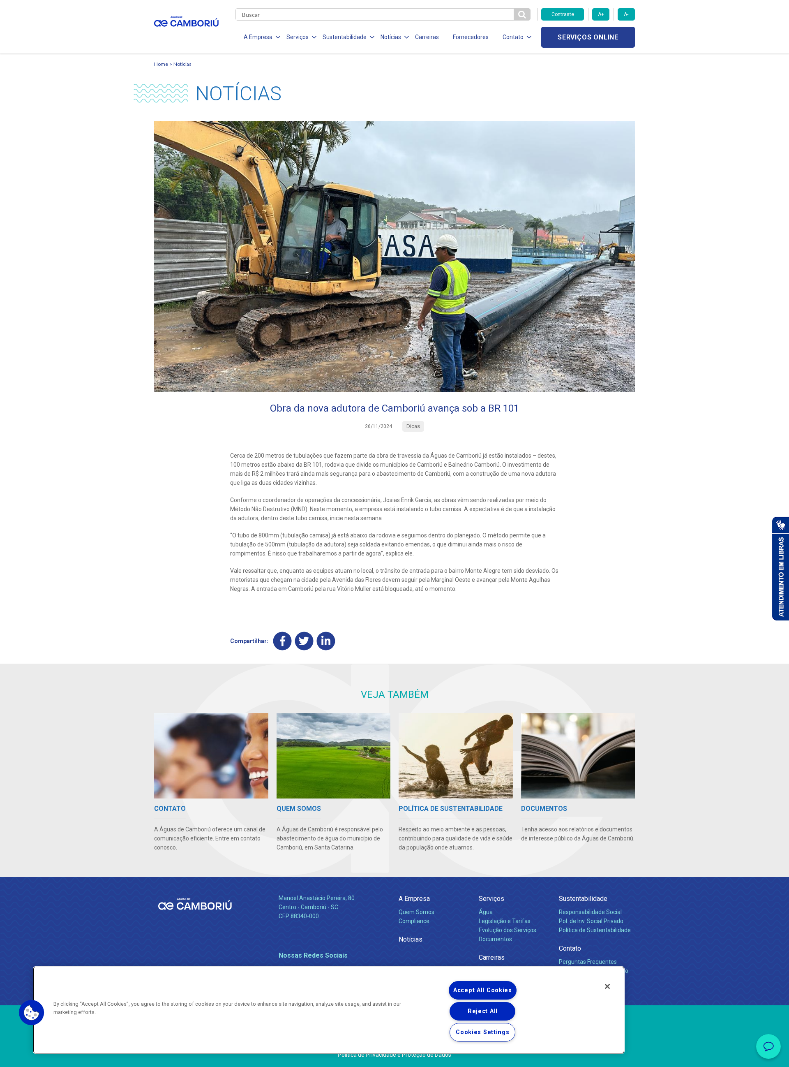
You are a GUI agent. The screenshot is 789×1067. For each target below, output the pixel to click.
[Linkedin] (326, 641)
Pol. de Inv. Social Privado (591, 921)
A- (626, 14)
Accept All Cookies (482, 990)
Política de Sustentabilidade (595, 930)
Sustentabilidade (583, 899)
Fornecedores (471, 37)
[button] (31, 1013)
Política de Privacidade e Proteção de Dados (394, 1054)
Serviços (491, 899)
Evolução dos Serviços (507, 930)
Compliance (414, 921)
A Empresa (414, 899)
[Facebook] (282, 641)
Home (161, 64)
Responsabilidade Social (590, 912)
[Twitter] (304, 641)
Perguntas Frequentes (588, 961)
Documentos (495, 939)
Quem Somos (416, 912)
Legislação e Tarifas (505, 921)
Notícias (182, 64)
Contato (570, 948)
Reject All (483, 1011)
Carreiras (427, 37)
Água (486, 912)
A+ (601, 14)
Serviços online (588, 37)
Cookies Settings (483, 1032)
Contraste (562, 14)
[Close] (607, 986)
